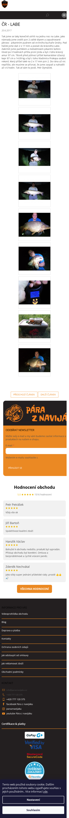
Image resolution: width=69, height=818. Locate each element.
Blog (4, 622)
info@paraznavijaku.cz (16, 690)
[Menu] (64, 15)
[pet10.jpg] (34, 85)
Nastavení (33, 800)
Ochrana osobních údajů (15, 647)
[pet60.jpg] (34, 254)
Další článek (48, 394)
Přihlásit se (15, 467)
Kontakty (6, 638)
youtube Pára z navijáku (19, 713)
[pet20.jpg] (34, 118)
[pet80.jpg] (34, 322)
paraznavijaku (14, 708)
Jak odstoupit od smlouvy (15, 655)
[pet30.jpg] (34, 152)
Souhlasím (33, 810)
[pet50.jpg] (34, 220)
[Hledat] (47, 15)
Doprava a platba (11, 630)
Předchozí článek (24, 394)
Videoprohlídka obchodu (15, 613)
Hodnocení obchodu (34, 487)
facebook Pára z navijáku (19, 704)
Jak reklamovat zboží (12, 663)
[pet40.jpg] (34, 186)
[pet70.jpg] (34, 288)
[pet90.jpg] (34, 355)
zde (45, 791)
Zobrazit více (34, 589)
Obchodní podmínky (12, 671)
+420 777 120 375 (14, 694)
